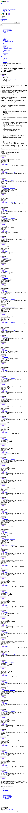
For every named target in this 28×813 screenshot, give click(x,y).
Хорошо (12, 783)
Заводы (4, 39)
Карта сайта (5, 790)
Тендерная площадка (9, 9)
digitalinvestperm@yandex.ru (9, 810)
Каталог (5, 38)
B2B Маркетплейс (8, 8)
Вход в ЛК (3, 3)
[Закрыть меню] (1, 24)
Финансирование (7, 797)
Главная (5, 37)
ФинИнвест (6, 10)
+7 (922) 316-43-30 (9, 809)
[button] (3, 16)
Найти (18, 22)
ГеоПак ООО (13, 79)
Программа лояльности (8, 41)
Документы (5, 788)
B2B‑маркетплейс (7, 795)
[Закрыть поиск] (15, 23)
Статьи (4, 800)
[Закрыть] (2, 25)
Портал (5, 11)
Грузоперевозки (6, 798)
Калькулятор (6, 40)
